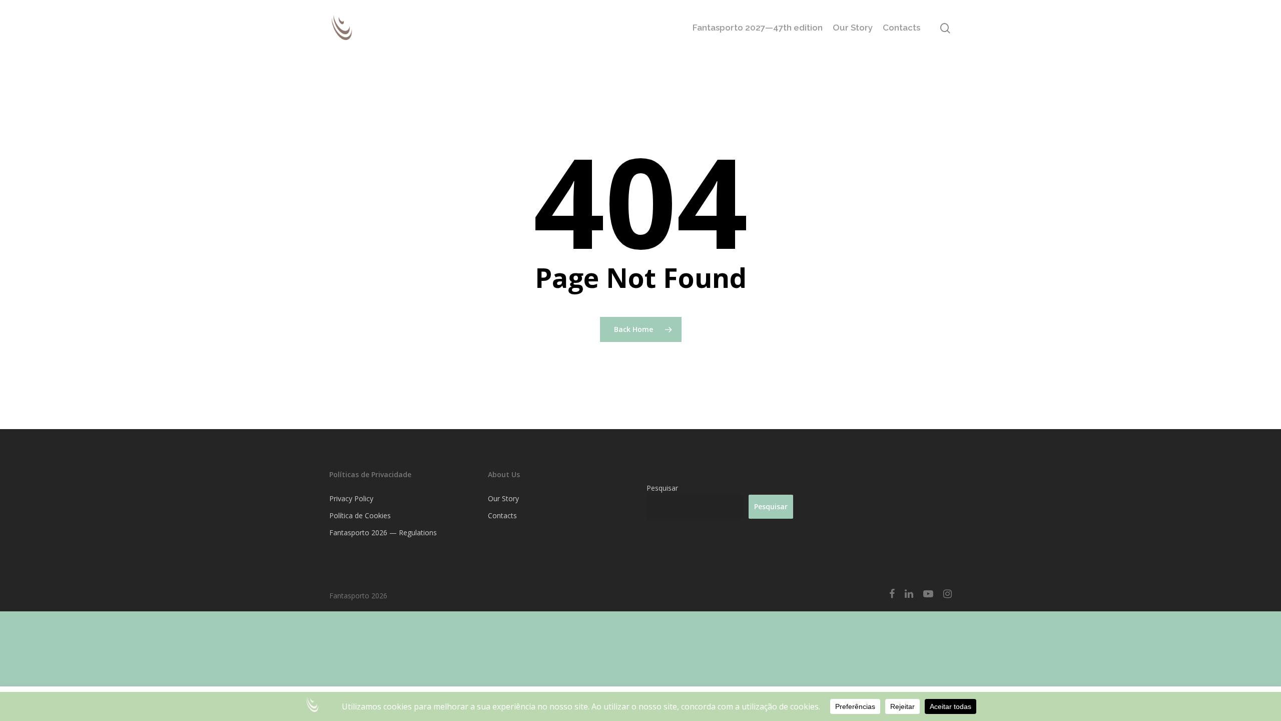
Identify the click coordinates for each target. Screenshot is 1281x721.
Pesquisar (662, 488)
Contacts (901, 28)
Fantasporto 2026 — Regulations (383, 532)
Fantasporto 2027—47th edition (758, 28)
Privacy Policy (351, 498)
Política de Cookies (360, 515)
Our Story (853, 28)
